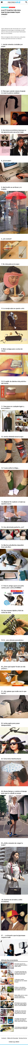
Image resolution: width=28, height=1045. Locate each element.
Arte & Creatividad (5, 7)
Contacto (3, 1038)
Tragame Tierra (12, 7)
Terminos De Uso (23, 1038)
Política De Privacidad (12, 1038)
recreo (14, 2)
